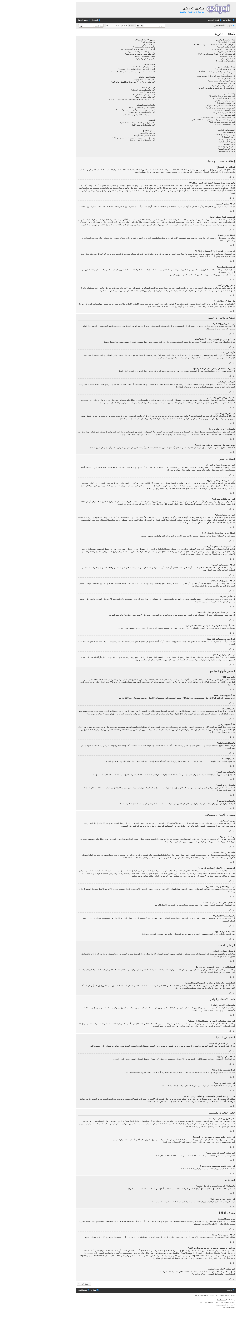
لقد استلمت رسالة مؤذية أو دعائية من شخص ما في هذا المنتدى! (132, 71)
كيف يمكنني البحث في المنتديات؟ (143, 90)
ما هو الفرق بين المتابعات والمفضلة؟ (142, 107)
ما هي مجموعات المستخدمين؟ (144, 47)
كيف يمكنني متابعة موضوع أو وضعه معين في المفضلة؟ (135, 110)
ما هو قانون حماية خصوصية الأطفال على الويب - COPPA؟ (214, 44)
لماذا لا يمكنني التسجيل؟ (226, 47)
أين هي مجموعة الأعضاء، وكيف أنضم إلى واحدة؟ (138, 49)
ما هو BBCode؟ (229, 132)
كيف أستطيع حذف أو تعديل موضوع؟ (222, 98)
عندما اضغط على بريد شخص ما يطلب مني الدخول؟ (216, 88)
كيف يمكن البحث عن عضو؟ (145, 97)
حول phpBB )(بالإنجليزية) (219, 1224)
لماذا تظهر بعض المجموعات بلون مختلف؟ (140, 54)
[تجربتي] (220, 8)
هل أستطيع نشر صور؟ (227, 139)
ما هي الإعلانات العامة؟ (227, 142)
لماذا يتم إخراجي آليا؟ (227, 59)
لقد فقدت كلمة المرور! (226, 56)
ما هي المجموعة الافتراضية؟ (145, 56)
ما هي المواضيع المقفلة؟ (226, 149)
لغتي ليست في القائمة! (226, 78)
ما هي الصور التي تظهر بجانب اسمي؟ (221, 81)
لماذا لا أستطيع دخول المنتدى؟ (224, 110)
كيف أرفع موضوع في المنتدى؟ (224, 124)
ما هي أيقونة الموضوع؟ (227, 151)
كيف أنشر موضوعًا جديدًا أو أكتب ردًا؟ (222, 96)
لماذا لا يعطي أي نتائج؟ (147, 92)
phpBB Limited (179, 1221)
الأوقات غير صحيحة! (228, 74)
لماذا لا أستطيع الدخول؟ (226, 52)
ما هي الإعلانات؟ (229, 144)
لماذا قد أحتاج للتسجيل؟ (226, 42)
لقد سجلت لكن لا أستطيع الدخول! (223, 49)
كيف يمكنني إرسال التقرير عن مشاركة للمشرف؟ (217, 117)
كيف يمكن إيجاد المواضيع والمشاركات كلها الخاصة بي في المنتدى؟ (131, 99)
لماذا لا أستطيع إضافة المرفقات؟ (223, 113)
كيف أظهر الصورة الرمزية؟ (225, 83)
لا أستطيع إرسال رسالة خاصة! (144, 67)
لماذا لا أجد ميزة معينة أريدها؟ (144, 135)
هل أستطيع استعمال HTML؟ (225, 135)
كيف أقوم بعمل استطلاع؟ (226, 103)
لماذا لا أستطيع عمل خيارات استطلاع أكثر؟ (220, 105)
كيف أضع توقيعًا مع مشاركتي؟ (224, 101)
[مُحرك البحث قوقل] (80, 26)
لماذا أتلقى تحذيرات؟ (227, 115)
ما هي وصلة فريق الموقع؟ (145, 59)
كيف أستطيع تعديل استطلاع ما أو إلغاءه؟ (220, 108)
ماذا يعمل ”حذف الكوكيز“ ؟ (225, 61)
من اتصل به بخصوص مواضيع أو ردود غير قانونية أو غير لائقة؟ (133, 138)
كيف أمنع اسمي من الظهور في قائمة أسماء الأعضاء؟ (216, 71)
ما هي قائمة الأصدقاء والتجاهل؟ (143, 80)
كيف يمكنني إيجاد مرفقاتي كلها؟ (143, 125)
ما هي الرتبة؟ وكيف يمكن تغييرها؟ (223, 86)
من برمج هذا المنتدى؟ (147, 133)
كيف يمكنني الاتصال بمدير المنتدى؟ (142, 140)
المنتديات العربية (221, 1305)
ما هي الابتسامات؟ (228, 137)
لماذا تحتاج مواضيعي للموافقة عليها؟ (222, 122)
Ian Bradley (221, 1300)
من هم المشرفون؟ (148, 44)
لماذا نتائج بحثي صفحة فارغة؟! (144, 95)
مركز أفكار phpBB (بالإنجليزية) (147, 1237)
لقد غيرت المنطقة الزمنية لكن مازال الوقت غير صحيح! (215, 76)
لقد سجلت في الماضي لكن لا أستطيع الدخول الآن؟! (216, 54)
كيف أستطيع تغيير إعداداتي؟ (225, 69)
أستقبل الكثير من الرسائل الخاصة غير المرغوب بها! (136, 69)
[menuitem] (215, 20)
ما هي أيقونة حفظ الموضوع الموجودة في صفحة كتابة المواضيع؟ (213, 120)
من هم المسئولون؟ (148, 42)
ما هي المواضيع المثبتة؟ (226, 147)
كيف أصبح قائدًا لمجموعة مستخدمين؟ (141, 52)
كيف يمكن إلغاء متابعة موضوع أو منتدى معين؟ (138, 114)
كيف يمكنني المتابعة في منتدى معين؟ (141, 112)
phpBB (180, 387)
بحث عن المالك (128, 1250)
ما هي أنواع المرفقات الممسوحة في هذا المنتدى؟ (137, 123)
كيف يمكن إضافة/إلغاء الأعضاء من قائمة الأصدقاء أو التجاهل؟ (133, 82)
